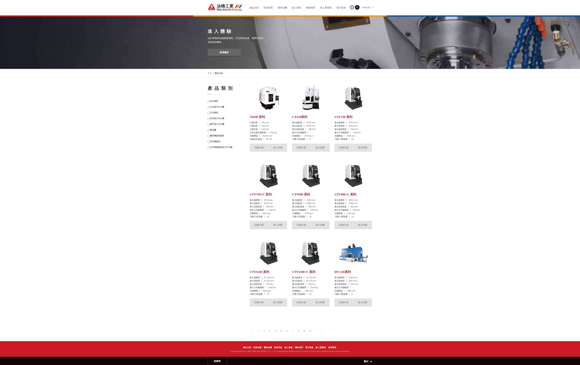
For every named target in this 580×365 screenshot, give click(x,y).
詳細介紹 (259, 147)
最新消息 (278, 347)
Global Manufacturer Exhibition (336, 351)
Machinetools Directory (299, 351)
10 (310, 330)
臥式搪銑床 (215, 141)
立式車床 (214, 112)
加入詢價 (277, 147)
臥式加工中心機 (217, 118)
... (316, 330)
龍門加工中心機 (217, 124)
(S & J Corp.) (315, 351)
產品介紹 (247, 347)
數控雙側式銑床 (217, 136)
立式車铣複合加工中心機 (221, 147)
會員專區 (332, 347)
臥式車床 (214, 101)
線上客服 (289, 347)
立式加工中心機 (217, 107)
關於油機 (268, 347)
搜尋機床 (224, 52)
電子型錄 (309, 347)
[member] (352, 7)
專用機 (213, 130)
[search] (357, 7)
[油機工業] (225, 7)
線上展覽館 (321, 347)
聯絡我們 (299, 347)
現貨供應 (257, 347)
